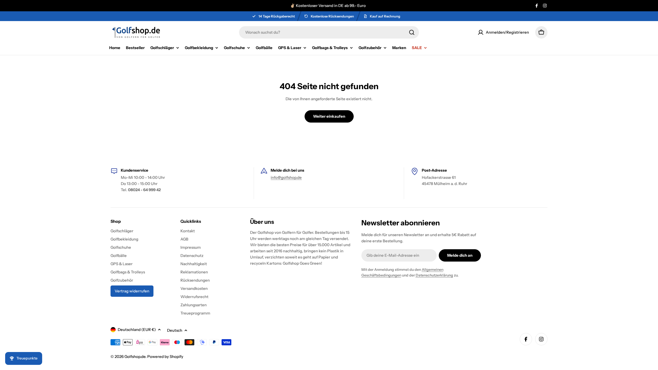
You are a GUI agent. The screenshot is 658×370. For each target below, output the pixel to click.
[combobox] (329, 32)
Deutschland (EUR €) (137, 329)
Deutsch (174, 330)
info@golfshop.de (286, 177)
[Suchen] (412, 32)
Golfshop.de (134, 356)
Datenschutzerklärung (434, 275)
